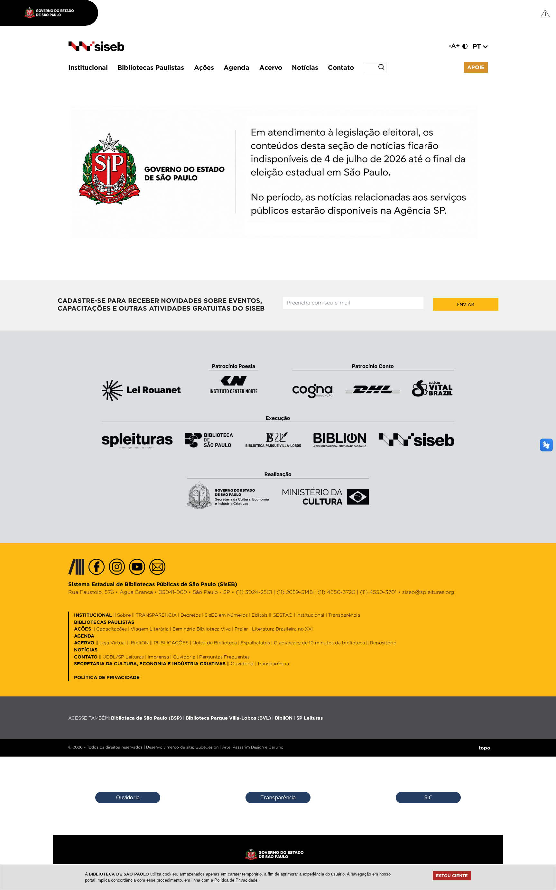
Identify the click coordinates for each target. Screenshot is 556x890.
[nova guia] (545, 13)
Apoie (476, 67)
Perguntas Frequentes (224, 656)
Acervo (270, 67)
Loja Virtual (112, 642)
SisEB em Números (226, 615)
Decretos (191, 615)
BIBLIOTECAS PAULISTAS (104, 622)
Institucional (88, 67)
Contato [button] (341, 67)
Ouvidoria (184, 656)
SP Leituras (309, 717)
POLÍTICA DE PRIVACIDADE (107, 677)
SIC (428, 797)
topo (484, 747)
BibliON (140, 642)
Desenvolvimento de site (169, 747)
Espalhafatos (255, 642)
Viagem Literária (150, 628)
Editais (259, 615)
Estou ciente (452, 875)
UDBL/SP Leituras (123, 656)
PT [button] (478, 46)
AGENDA (84, 635)
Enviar (465, 304)
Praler (241, 628)
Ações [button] (204, 67)
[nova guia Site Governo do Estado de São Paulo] (52, 13)
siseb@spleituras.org (428, 592)
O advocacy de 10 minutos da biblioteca (319, 642)
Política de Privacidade (235, 880)
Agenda (236, 67)
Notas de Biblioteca (214, 642)
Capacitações (111, 628)
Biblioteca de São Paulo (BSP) (146, 717)
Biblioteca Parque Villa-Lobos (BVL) (228, 717)
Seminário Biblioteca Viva (201, 628)
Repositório (383, 642)
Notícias (305, 67)
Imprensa (158, 656)
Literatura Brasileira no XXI (282, 628)
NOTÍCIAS (85, 649)
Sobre (124, 615)
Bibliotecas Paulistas (150, 67)
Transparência (344, 615)
